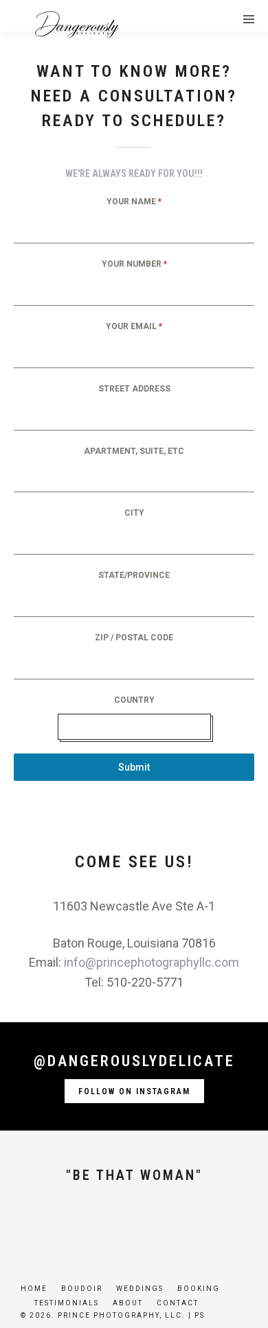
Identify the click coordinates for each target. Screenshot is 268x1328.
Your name (134, 201)
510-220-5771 (145, 982)
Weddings (140, 1288)
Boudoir (81, 1288)
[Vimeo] (157, 1226)
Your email (134, 326)
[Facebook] (87, 1226)
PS (199, 1315)
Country (134, 700)
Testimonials (66, 1303)
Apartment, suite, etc (134, 451)
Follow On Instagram (134, 1091)
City (134, 513)
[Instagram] (181, 1226)
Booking (198, 1288)
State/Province (134, 575)
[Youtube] (134, 1226)
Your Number (134, 264)
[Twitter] (110, 1226)
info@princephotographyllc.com (151, 962)
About (128, 1303)
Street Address (134, 389)
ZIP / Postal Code (134, 637)
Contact (178, 1303)
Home (34, 1288)
